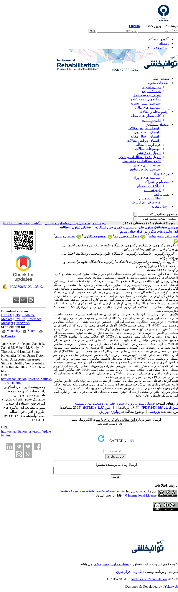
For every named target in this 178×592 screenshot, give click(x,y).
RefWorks (23, 323)
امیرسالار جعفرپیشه (163, 236)
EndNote (28, 315)
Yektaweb (171, 586)
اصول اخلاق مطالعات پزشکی (140, 157)
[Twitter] (28, 446)
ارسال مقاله (160, 206)
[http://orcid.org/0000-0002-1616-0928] (143, 237)
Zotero (31, 331)
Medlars (6, 319)
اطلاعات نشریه (158, 83)
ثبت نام (164, 43)
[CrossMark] (23, 283)
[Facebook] (37, 446)
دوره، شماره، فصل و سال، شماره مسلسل (75, 223)
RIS (17, 315)
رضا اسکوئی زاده (126, 236)
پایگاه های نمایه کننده (146, 99)
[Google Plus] (28, 454)
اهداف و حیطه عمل (147, 95)
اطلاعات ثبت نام (149, 186)
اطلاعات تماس (150, 198)
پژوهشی (154, 411)
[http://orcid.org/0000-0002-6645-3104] (79, 237)
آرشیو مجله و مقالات (154, 111)
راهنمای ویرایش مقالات (144, 140)
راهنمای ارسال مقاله (146, 136)
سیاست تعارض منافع (145, 169)
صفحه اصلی (160, 78)
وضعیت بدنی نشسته (88, 403)
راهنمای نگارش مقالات (144, 128)
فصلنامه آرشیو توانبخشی (111, 564)
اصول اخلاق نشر (149, 153)
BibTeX (6, 315)
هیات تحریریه (151, 91)
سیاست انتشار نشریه (145, 103)
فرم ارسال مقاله (148, 144)
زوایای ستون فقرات (119, 403)
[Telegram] (19, 446)
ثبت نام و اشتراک (157, 182)
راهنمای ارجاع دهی (147, 132)
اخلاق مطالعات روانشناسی (141, 161)
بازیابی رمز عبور (157, 47)
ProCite (20, 319)
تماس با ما (161, 194)
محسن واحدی (65, 236)
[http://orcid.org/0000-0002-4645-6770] (176, 242)
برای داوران (161, 173)
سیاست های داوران (147, 177)
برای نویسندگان (158, 124)
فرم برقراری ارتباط (146, 202)
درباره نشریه (151, 87)
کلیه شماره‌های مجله (146, 116)
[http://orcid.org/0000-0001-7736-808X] (110, 237)
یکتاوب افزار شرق (129, 572)
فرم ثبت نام (152, 190)
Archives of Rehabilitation (149, 579)
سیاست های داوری (147, 165)
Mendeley (13, 331)
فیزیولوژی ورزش (111, 411)
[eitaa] (19, 454)
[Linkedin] (9, 446)
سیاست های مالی (148, 107)
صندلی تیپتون (145, 403)
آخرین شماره (151, 120)
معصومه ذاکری (95, 236)
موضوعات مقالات (148, 149)
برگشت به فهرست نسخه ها (23, 223)
